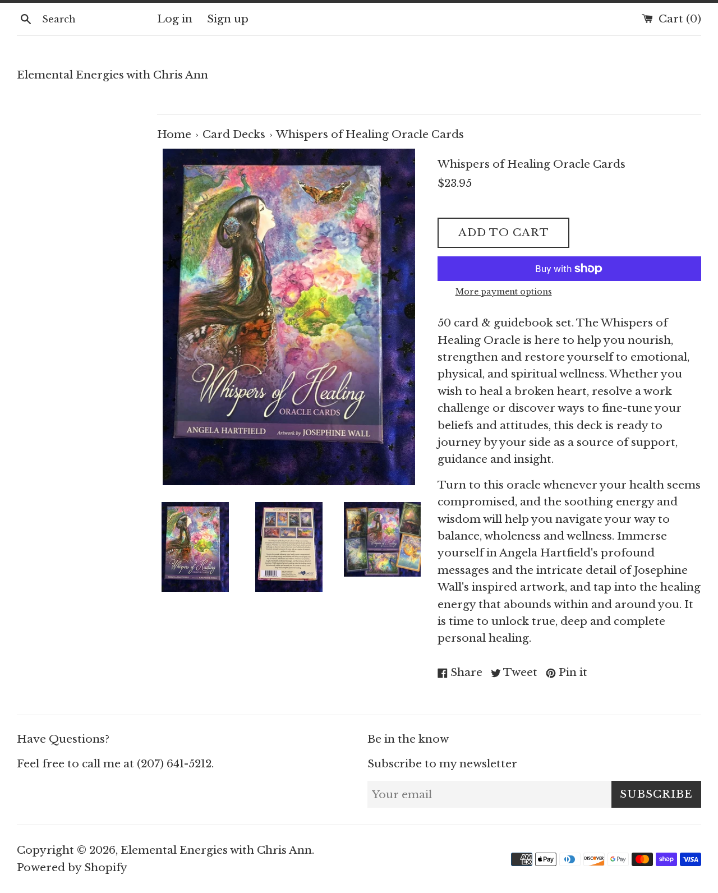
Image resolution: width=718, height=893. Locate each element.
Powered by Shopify (72, 867)
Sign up (227, 18)
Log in (174, 18)
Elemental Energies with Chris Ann (112, 74)
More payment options (503, 292)
